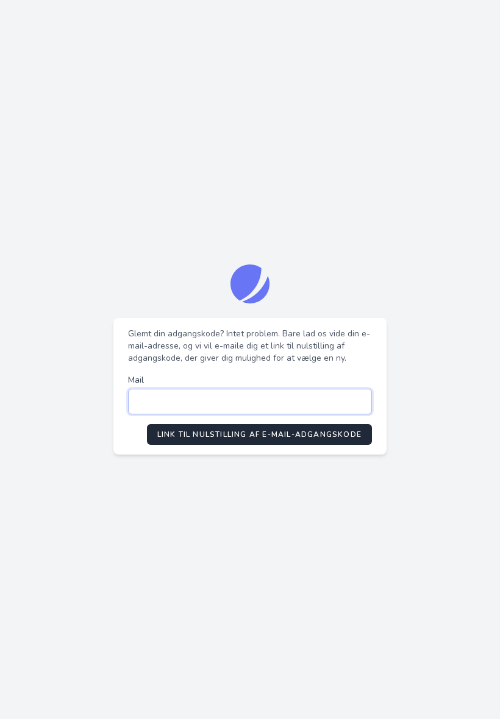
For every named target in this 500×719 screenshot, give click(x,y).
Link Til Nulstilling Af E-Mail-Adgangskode (259, 434)
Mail (136, 380)
